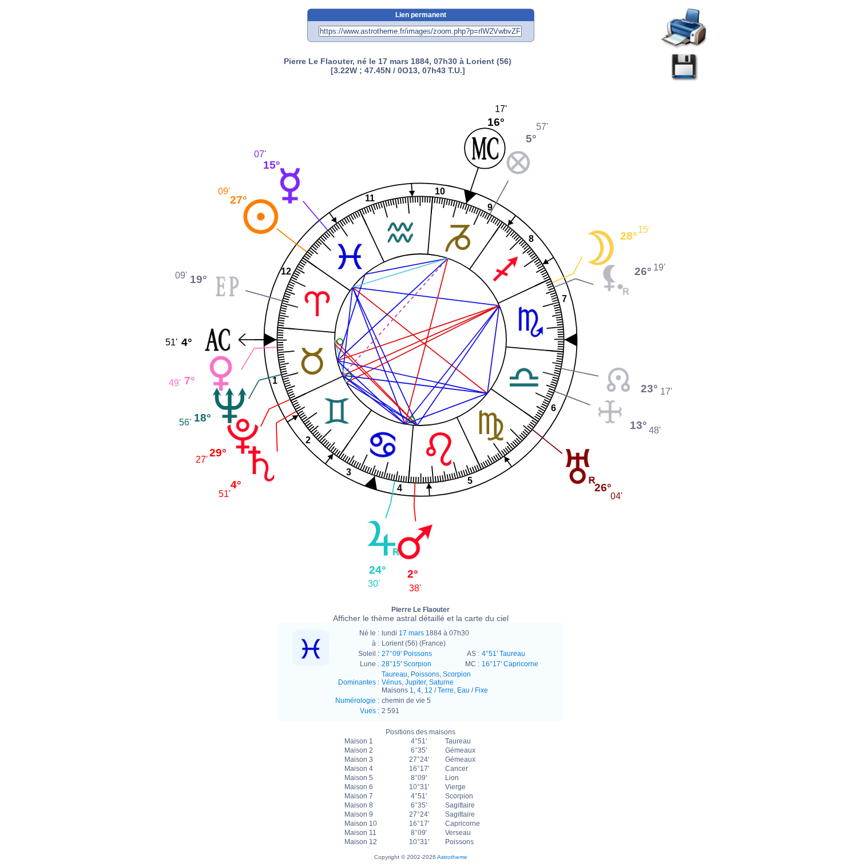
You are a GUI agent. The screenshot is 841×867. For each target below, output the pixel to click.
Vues (368, 711)
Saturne (441, 682)
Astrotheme (452, 857)
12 (429, 690)
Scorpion (457, 674)
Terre (446, 690)
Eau (463, 690)
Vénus (392, 682)
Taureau (394, 674)
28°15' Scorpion (406, 664)
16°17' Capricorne (510, 664)
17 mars (411, 633)
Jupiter (415, 682)
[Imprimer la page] (684, 29)
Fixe (481, 690)
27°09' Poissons (407, 654)
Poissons (425, 674)
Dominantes (357, 682)
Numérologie (355, 701)
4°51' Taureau (503, 654)
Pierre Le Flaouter (421, 614)
